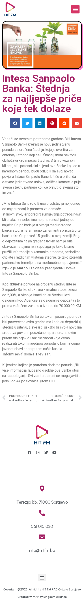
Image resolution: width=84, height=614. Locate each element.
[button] (75, 9)
